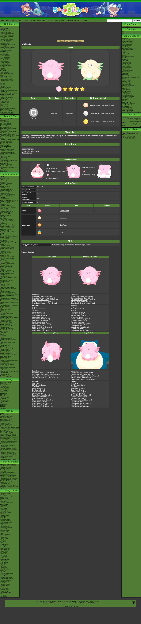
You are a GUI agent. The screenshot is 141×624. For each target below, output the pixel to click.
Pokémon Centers (5, 89)
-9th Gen (2, 83)
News (1, 26)
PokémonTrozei (4, 327)
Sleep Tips (125, 99)
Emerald (2, 314)
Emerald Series (4, 397)
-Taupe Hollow (126, 66)
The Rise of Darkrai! (6, 431)
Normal (33, 118)
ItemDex (2, 67)
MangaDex (3, 383)
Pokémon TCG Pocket (6, 196)
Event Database (4, 109)
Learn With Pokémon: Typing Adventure (8, 278)
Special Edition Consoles (7, 364)
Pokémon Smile (4, 210)
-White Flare (3, 518)
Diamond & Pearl (5, 284)
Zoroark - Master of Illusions (8, 435)
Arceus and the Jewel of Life (8, 434)
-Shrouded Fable (5, 526)
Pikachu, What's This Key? (8, 485)
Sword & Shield (4, 198)
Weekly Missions (126, 91)
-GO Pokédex (4, 46)
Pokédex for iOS (5, 281)
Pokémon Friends (5, 186)
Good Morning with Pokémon (8, 160)
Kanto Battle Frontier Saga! (8, 128)
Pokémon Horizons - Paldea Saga (9, 139)
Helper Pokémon (126, 80)
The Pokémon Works (135, 121)
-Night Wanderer (5, 583)
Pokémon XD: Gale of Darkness (9, 317)
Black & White (4, 261)
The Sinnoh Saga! (5, 130)
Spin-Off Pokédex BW (6, 73)
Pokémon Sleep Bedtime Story (130, 112)
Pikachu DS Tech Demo (7, 328)
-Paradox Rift (4, 531)
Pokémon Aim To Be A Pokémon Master (9, 137)
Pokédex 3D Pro (5, 276)
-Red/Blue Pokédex (5, 31)
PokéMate (3, 332)
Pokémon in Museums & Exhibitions (7, 95)
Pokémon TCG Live (5, 215)
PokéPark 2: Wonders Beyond (8, 272)
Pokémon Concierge (6, 164)
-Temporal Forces (5, 529)
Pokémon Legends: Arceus (8, 201)
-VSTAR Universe (5, 589)
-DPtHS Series (4, 544)
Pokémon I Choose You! (7, 452)
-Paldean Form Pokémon (7, 113)
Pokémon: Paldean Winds (7, 153)
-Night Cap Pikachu (127, 109)
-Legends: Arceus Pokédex (8, 44)
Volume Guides (4, 389)
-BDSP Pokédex (4, 43)
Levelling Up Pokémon (128, 85)
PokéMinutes (4, 157)
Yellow (2, 346)
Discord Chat (4, 107)
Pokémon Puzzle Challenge (8, 339)
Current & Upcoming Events (8, 108)
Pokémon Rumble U (6, 266)
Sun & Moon (3, 218)
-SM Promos (3, 555)
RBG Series (3, 390)
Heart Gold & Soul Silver (7, 287)
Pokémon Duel (4, 255)
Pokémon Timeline (5, 87)
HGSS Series (4, 401)
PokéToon (3, 155)
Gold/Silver (3, 335)
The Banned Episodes (6, 144)
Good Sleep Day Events (128, 103)
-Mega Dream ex (5, 565)
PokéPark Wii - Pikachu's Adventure (7, 296)
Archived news (4, 28)
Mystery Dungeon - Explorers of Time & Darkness (9, 305)
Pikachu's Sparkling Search (8, 479)
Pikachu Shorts (10, 462)
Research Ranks (126, 92)
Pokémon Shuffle (5, 245)
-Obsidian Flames (5, 534)
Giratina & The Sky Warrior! (8, 433)
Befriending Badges (127, 95)
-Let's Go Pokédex (5, 40)
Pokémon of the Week (6, 80)
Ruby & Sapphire (5, 312)
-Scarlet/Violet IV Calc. (6, 79)
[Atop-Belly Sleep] (82, 91)
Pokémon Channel (5, 320)
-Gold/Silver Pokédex (6, 32)
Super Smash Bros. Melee (7, 342)
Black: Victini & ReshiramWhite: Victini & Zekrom (9, 437)
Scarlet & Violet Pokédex (56, 20)
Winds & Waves (4, 178)
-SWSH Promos (4, 554)
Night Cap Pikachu (127, 54)
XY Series (3, 405)
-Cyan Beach (125, 65)
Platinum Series (4, 400)
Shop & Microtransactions (129, 87)
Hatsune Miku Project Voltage (8, 93)
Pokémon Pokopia (5, 185)
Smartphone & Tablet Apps (7, 367)
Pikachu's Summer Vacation (8, 464)
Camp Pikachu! (4, 470)
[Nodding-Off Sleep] (71, 91)
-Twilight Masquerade (6, 527)
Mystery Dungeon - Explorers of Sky (9, 300)
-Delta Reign (3, 505)
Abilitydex (3, 69)
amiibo (2, 370)
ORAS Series (4, 407)
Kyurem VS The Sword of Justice (9, 440)
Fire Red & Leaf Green (6, 313)
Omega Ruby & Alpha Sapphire (9, 236)
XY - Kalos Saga (5, 132)
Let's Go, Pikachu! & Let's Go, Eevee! (9, 221)
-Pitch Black (3, 508)
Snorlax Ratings (126, 83)
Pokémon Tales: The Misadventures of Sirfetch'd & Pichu (8, 167)
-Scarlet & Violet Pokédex (7, 47)
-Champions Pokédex (6, 50)
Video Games (10, 174)
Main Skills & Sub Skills (128, 48)
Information (125, 38)
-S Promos (3, 595)
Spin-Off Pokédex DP (6, 72)
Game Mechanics (5, 78)
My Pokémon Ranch (6, 308)
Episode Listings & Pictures (8, 119)
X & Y (1, 234)
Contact (25, 20)
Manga (9, 379)
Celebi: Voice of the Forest (8, 422)
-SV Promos (3, 552)
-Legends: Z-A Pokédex (7, 49)
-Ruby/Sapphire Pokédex (7, 33)
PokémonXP (3, 91)
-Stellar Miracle (4, 581)
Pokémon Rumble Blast (7, 273)
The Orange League (5, 124)
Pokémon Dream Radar (7, 263)
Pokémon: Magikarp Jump (7, 225)
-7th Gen (2, 86)
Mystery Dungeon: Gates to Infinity (8, 268)
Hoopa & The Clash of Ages (8, 448)
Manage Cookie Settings (91, 601)
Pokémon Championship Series (9, 90)
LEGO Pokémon (4, 101)
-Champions (3, 82)
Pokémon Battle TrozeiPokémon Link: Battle (9, 239)
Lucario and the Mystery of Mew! (9, 427)
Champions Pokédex (72, 20)
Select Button (137, 120)
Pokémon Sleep (4, 193)
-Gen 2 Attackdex (5, 54)
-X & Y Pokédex (4, 38)
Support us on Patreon (70, 606)
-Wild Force (3, 587)
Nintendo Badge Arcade (7, 258)
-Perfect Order (4, 511)
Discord (32, 20)
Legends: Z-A (4, 182)
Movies (9, 411)
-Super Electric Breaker (6, 578)
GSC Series (3, 393)
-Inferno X (3, 566)
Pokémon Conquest (5, 270)
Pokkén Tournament (6, 254)
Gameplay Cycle (126, 76)
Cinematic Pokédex (5, 76)
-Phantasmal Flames (6, 514)
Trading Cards (9, 490)
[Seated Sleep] (65, 91)
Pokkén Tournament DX (7, 227)
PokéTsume (3, 171)
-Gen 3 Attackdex (5, 55)
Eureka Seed (125, 59)
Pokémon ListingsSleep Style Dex (127, 44)
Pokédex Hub (41, 20)
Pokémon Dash (4, 319)
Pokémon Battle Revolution (8, 298)
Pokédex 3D (3, 274)
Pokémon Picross (5, 251)
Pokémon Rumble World (7, 247)
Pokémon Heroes (5, 423)
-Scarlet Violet (4, 537)
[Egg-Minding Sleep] (76, 91)
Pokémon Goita (4, 374)
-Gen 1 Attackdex (5, 53)
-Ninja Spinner (4, 562)
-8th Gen (2, 84)
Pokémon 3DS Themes (6, 366)
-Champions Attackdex (6, 65)
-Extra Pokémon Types (6, 496)
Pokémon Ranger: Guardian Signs (8, 289)
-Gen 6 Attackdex (5, 60)
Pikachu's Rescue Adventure (8, 465)
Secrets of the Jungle (6, 456)
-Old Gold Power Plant (128, 70)
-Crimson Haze (4, 585)
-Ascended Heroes (5, 512)
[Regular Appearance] (59, 91)
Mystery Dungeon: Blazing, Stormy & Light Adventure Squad (9, 293)
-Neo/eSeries (4, 547)
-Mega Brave (3, 567)
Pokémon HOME (5, 203)
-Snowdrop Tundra (127, 67)
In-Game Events (126, 102)
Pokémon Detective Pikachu (8, 459)
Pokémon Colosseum (6, 316)
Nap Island (125, 73)
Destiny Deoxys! (5, 426)
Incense (124, 55)
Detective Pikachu (5, 229)
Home (12, 20)
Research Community (128, 96)
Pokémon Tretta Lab (6, 265)
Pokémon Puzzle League (7, 348)
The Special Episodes (6, 142)
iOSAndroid (124, 32)
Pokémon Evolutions (6, 150)
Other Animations (5, 161)
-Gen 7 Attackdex (5, 61)
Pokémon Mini (4, 341)
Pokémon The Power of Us (8, 453)
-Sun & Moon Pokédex (6, 39)
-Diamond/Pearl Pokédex (7, 35)
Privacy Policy (77, 601)
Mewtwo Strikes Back (6, 416)
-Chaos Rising (4, 509)
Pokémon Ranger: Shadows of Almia (9, 303)
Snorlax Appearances (128, 56)
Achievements (126, 89)
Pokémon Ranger (5, 324)
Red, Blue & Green (5, 345)
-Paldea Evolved (4, 536)
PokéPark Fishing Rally (6, 330)
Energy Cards (4, 498)
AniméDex (3, 120)
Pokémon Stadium (5, 353)
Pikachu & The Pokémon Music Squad (9, 487)
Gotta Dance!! (4, 471)
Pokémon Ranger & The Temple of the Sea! (9, 429)
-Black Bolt (3, 516)
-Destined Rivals (5, 519)
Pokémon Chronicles (6, 141)
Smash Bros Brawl (5, 309)
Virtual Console (4, 363)
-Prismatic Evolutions (6, 522)
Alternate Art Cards (5, 500)
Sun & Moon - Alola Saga (7, 134)
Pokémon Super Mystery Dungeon (7, 249)
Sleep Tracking (126, 81)
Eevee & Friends (5, 483)
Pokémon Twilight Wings (7, 149)
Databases (9, 24)
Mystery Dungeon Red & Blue (8, 325)
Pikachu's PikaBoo (5, 468)
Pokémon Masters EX (6, 190)
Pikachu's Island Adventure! (8, 475)
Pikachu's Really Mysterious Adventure (8, 481)
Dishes (124, 51)
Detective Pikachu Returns (8, 194)
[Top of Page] (133, 603)
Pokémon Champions (6, 183)
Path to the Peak (5, 156)
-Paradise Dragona (5, 580)
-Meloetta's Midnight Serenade (8, 441)
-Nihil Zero (3, 563)
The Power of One (5, 417)
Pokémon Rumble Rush (7, 226)
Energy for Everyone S (30, 245)
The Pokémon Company (134, 118)
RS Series (3, 394)
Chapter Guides (4, 387)
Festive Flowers (126, 84)
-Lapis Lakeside (126, 69)
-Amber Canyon (126, 71)
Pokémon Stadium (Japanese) (8, 352)
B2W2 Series (4, 404)
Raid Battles (3, 501)
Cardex (2, 75)
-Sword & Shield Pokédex (7, 42)
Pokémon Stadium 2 (6, 338)
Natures (124, 52)
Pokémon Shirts (4, 102)
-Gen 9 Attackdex (5, 64)
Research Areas (126, 62)
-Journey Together (5, 520)
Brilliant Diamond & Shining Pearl (9, 200)
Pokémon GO (4, 187)
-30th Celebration (5, 507)
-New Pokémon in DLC (6, 112)
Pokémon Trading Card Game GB (9, 354)
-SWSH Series (4, 538)
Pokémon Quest (4, 230)
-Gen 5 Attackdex (5, 58)
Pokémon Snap (4, 349)
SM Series (3, 408)
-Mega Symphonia (5, 569)
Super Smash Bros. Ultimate (8, 232)
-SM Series (3, 540)
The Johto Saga (4, 126)
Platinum (2, 285)
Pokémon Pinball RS (6, 323)
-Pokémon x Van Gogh (6, 97)
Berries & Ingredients (128, 49)
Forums (18, 20)
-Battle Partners (4, 576)
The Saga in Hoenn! (6, 127)
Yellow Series (4, 391)
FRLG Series (4, 396)
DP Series (3, 398)
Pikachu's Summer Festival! (8, 472)
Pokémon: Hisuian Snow (7, 152)
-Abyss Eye (3, 560)
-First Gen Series (5, 548)
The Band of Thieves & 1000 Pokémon (8, 243)
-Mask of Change (5, 584)
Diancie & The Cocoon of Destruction (7, 446)
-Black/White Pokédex (6, 36)
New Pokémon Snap (6, 212)
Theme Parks (4, 104)
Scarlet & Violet (4, 181)
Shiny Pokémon (4, 145)
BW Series (3, 403)
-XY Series (3, 541)
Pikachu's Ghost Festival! (7, 474)
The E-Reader (4, 331)
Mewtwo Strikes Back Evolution (9, 455)
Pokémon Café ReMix (6, 189)
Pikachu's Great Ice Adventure (9, 478)
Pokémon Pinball (5, 350)
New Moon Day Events (128, 105)
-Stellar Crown (4, 525)
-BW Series (3, 543)
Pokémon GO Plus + (127, 107)
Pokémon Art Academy (6, 241)
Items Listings (126, 47)
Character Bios (4, 121)
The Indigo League (5, 123)
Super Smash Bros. (5, 356)
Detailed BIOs (4, 386)
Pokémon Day (4, 98)
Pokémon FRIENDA (6, 377)
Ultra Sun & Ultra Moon (6, 219)
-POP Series (3, 558)
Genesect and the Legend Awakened (7, 443)
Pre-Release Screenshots (129, 40)
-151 (1, 533)
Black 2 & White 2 (5, 262)
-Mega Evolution (4, 515)
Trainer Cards (4, 497)
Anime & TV (10, 116)
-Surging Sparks (4, 523)
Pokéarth (84, 20)
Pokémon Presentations (7, 100)
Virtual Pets (3, 368)
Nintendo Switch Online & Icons (9, 371)
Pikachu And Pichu (5, 467)
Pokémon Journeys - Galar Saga (9, 135)
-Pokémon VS (4, 591)
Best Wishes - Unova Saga (8, 131)
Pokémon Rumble (5, 291)
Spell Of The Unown (6, 419)
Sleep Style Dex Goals (128, 98)
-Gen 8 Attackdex (5, 62)
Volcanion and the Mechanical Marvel (8, 450)
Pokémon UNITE (5, 192)
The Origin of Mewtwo (6, 415)
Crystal (2, 337)
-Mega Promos (4, 551)
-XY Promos (3, 556)
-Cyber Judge (4, 588)
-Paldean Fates (4, 530)
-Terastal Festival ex (6, 577)
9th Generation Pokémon (7, 111)
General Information (5, 382)
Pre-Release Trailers (127, 41)
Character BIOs (4, 385)
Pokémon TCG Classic (6, 502)
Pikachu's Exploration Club (7, 477)
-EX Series (3, 545)
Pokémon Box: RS (5, 321)
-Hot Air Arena (4, 574)
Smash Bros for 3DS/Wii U (8, 256)
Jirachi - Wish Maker (6, 424)
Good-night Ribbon (127, 94)
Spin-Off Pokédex (5, 71)
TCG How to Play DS (6, 280)
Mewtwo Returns (5, 420)
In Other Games (4, 361)
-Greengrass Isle (126, 63)
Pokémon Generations (6, 148)
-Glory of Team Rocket (6, 573)
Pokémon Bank (4, 237)
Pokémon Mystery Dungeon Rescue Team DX (8, 207)
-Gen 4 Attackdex (5, 57)
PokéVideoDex (4, 159)
